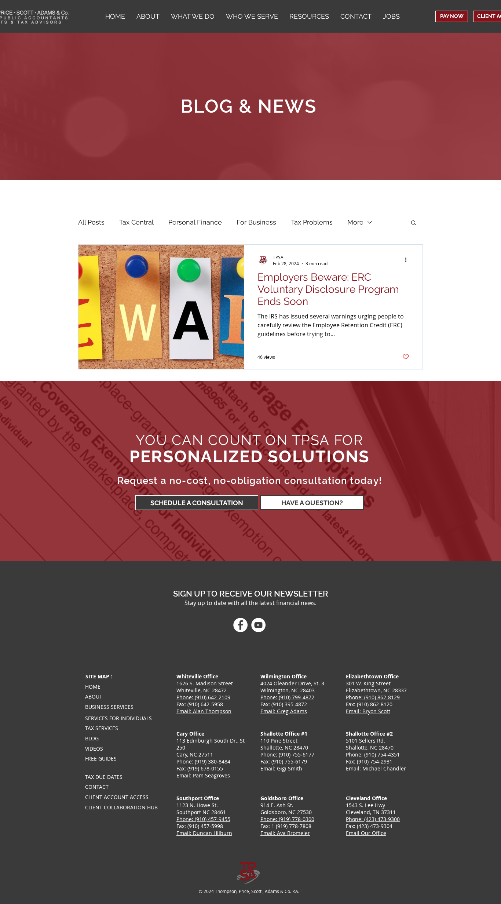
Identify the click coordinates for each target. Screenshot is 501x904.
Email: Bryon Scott (368, 711)
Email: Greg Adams (283, 711)
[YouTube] (258, 625)
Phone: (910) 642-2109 (203, 697)
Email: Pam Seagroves (203, 775)
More (355, 222)
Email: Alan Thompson (203, 711)
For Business (256, 222)
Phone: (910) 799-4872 (287, 697)
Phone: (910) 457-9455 (203, 819)
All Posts (91, 222)
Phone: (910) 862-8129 (373, 697)
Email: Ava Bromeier (285, 833)
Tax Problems (312, 222)
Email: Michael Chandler (376, 768)
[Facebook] (240, 625)
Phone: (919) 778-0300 (287, 819)
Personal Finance (195, 222)
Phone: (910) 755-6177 (287, 754)
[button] (252, 16)
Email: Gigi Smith (281, 768)
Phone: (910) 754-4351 (373, 754)
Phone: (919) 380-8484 (203, 761)
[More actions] (408, 260)
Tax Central (136, 222)
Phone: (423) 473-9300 (373, 819)
